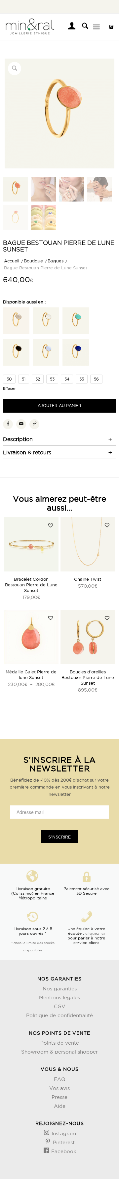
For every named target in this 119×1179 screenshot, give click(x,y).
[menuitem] (68, 27)
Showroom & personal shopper (59, 1052)
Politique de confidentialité (59, 1015)
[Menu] (96, 27)
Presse (59, 1097)
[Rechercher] (81, 27)
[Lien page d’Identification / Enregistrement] (68, 27)
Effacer (9, 388)
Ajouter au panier (59, 405)
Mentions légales (59, 997)
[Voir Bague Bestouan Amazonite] (75, 321)
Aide (59, 1106)
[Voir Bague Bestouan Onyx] (16, 353)
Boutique (33, 260)
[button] (51, 525)
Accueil (11, 260)
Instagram (63, 1133)
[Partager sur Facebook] (8, 424)
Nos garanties (60, 988)
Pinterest (63, 1142)
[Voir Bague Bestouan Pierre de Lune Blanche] (46, 321)
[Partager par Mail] (21, 424)
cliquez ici (95, 933)
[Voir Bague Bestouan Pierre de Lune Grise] (16, 321)
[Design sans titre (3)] (48, 27)
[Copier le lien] (34, 424)
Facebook (63, 1151)
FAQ (59, 1079)
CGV (59, 1006)
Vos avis (59, 1088)
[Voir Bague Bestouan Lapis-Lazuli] (75, 353)
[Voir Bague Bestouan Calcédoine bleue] (46, 353)
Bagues (55, 260)
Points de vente (59, 1043)
